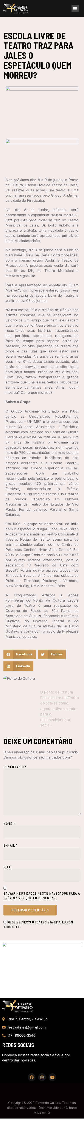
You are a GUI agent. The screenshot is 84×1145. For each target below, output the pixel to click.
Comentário (14, 767)
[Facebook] (32, 1077)
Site (7, 867)
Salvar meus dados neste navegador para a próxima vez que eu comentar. (41, 895)
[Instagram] (42, 1077)
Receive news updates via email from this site (38, 924)
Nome (9, 823)
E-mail (10, 845)
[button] (75, 8)
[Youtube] (52, 1077)
